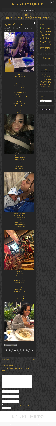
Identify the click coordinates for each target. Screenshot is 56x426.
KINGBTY (6, 28)
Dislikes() (13, 345)
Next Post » (33, 359)
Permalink (10, 30)
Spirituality (24, 28)
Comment (4, 372)
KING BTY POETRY (28, 3)
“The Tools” (43, 76)
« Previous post (5, 359)
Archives (41, 99)
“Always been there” (45, 73)
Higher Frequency (27, 27)
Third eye (29, 28)
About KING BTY (25, 10)
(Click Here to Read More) (45, 49)
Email (3, 394)
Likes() (7, 345)
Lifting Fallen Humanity (12, 28)
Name (3, 389)
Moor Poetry (19, 28)
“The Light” (43, 86)
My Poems (32, 10)
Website (3, 399)
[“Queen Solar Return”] (19, 52)
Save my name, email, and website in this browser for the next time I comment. (15, 405)
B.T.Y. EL (7, 27)
